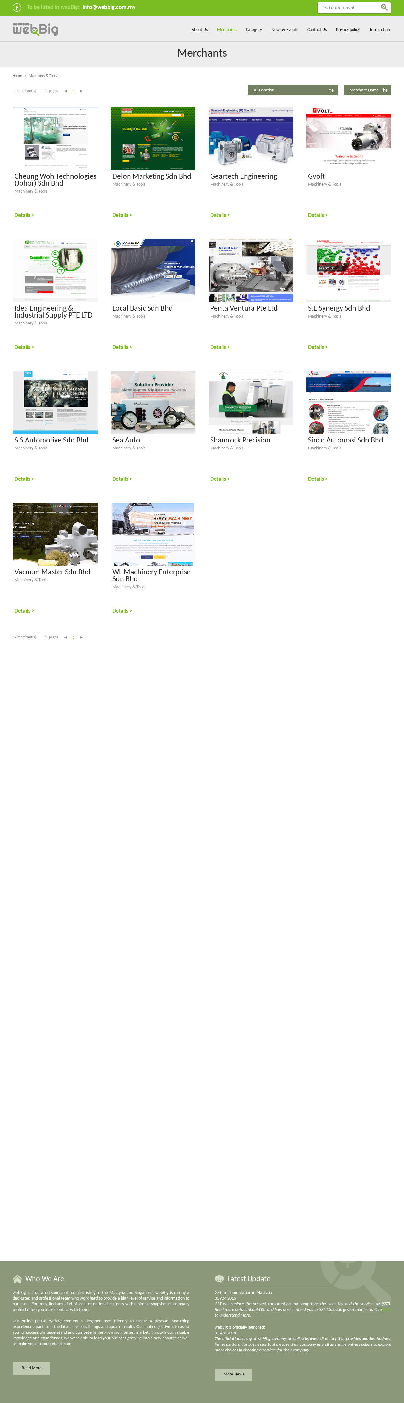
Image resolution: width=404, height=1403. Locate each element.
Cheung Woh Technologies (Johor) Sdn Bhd (55, 180)
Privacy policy (348, 30)
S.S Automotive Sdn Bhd (52, 440)
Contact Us (317, 30)
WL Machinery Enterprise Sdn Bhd (151, 576)
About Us (200, 30)
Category (254, 30)
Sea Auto (126, 440)
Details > (24, 216)
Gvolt (316, 177)
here (387, 1309)
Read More (32, 1368)
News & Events (284, 30)
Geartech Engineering (243, 177)
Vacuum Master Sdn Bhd (53, 572)
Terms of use (380, 30)
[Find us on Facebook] (17, 7)
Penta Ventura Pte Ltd (244, 308)
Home (17, 76)
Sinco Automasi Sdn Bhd (345, 440)
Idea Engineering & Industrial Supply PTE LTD (53, 312)
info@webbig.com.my (109, 7)
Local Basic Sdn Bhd (142, 308)
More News (233, 1374)
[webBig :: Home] (35, 35)
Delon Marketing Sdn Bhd (151, 177)
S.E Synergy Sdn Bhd (339, 308)
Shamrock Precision (240, 440)
